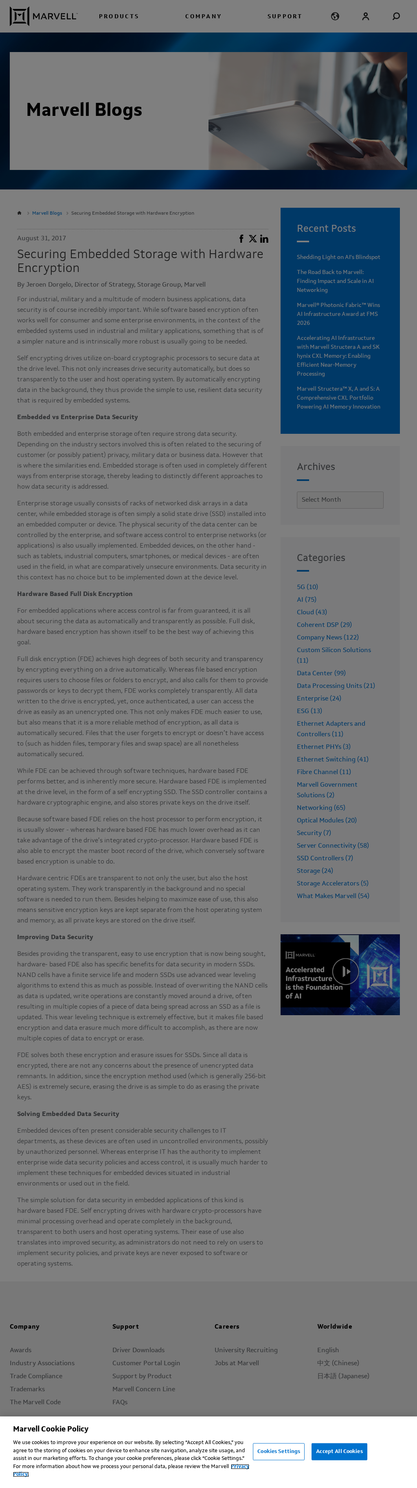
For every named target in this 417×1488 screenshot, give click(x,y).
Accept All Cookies (339, 1451)
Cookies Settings (278, 1451)
